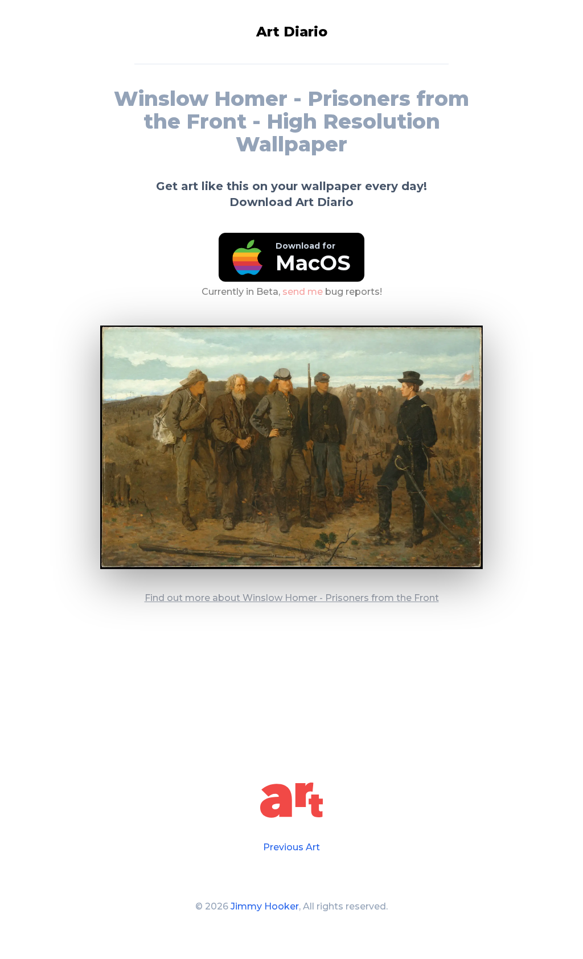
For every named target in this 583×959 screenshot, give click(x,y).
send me (302, 291)
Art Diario (291, 31)
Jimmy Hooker (265, 906)
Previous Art (291, 847)
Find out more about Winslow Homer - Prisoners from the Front (292, 597)
